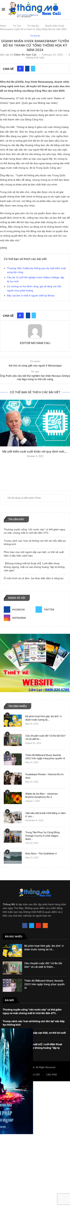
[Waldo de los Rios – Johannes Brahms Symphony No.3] (13, 798)
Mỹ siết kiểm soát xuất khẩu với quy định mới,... (35, 451)
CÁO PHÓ (51, 1074)
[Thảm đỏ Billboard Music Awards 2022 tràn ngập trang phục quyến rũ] (13, 759)
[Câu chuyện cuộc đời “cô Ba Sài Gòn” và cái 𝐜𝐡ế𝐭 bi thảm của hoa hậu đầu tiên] (13, 740)
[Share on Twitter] (33, 68)
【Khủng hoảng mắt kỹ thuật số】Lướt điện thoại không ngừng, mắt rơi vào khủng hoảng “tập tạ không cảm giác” (34, 567)
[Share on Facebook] (27, 68)
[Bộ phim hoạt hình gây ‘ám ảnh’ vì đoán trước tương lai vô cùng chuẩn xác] (13, 721)
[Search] (66, 9)
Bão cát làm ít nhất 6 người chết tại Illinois (31, 295)
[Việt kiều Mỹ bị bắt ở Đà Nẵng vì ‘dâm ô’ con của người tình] (13, 817)
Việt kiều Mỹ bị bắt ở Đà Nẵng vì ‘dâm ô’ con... (45, 815)
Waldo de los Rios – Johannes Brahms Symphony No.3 (41, 795)
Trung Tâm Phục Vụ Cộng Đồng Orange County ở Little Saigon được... (42, 835)
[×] (35, 1144)
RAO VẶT (35, 1074)
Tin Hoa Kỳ (33, 25)
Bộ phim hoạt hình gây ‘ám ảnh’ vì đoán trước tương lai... (43, 718)
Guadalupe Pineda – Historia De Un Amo (44, 776)
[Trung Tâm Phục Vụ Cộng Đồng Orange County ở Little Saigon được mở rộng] (13, 837)
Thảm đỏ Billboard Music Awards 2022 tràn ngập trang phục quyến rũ (45, 757)
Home (3, 25)
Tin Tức (17, 25)
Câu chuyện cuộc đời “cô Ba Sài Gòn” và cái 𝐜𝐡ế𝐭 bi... (45, 737)
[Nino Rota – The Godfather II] (13, 858)
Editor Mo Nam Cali (25, 54)
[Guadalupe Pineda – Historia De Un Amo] (13, 779)
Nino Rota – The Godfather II (41, 853)
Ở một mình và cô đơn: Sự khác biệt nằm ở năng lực (34, 578)
